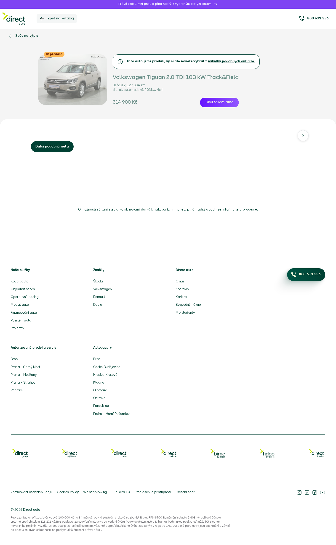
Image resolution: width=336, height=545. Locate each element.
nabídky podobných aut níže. (231, 61)
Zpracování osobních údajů (31, 492)
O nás (180, 281)
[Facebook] (314, 492)
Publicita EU (121, 492)
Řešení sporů (187, 492)
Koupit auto (20, 281)
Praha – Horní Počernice (111, 414)
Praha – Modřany (24, 375)
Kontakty (182, 289)
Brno (14, 359)
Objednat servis (23, 289)
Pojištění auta (21, 320)
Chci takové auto (219, 102)
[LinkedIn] (307, 492)
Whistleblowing (95, 492)
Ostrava (99, 398)
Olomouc (100, 390)
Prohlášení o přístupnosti (153, 492)
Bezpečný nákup (188, 304)
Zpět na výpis (27, 35)
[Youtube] (322, 492)
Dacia (97, 304)
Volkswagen (102, 289)
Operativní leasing (25, 297)
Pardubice (101, 406)
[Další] (303, 135)
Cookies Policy (68, 492)
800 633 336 (318, 18)
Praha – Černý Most (25, 367)
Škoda (98, 281)
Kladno (98, 382)
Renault (99, 297)
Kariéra (181, 297)
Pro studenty (185, 312)
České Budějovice (106, 367)
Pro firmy (17, 328)
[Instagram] (299, 492)
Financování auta (24, 312)
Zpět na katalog (61, 18)
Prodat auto (20, 304)
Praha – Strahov (23, 382)
